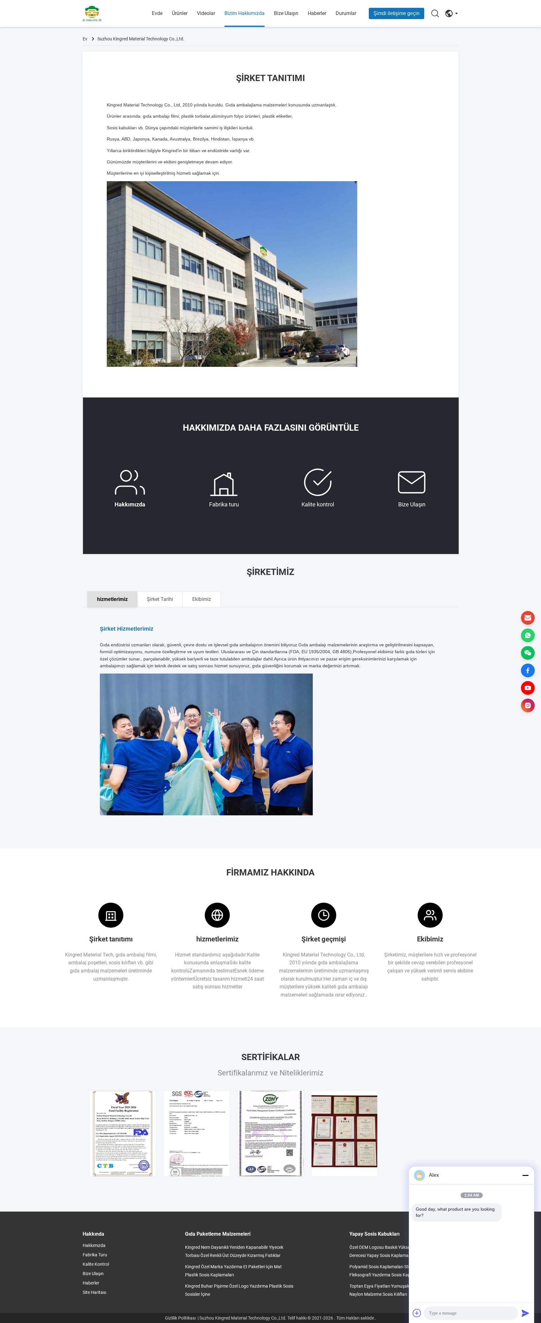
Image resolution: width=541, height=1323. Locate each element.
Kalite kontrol (317, 504)
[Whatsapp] (528, 635)
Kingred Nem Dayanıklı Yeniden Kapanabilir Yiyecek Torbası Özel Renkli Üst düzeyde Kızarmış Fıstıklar (234, 1251)
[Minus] (525, 1175)
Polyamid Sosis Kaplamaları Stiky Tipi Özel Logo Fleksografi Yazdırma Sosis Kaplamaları (395, 1270)
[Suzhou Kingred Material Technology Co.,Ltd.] (117, 13)
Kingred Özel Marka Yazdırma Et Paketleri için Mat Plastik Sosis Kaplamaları (233, 1270)
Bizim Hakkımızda (244, 13)
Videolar (206, 13)
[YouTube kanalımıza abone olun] (528, 688)
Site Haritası (94, 1292)
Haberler (317, 13)
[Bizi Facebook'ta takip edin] (528, 670)
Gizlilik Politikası (180, 1317)
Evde (157, 13)
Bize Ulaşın (286, 13)
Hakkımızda (130, 504)
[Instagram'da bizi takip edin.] (528, 705)
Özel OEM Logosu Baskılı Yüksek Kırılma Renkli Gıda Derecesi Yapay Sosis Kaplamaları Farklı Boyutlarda (399, 1251)
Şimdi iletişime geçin (397, 13)
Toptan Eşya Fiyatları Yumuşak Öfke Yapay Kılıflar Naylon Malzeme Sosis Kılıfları (397, 1290)
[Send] (525, 1313)
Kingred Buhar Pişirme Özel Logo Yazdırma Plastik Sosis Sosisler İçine (239, 1290)
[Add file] (417, 1313)
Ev (85, 38)
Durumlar (346, 13)
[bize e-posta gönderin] (528, 618)
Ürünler (180, 13)
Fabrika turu (224, 504)
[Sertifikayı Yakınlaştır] (122, 1133)
